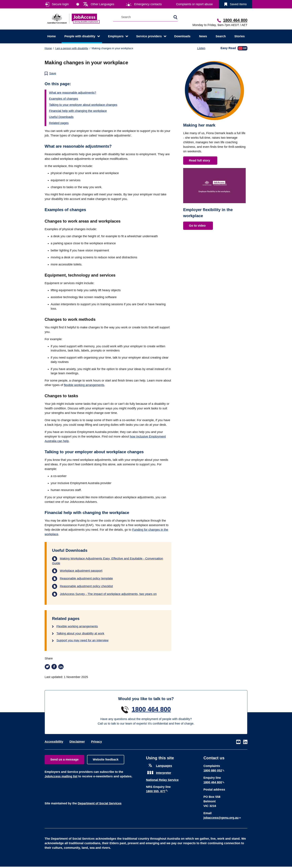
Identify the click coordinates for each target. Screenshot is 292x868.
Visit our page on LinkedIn (245, 742)
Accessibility (54, 741)
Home (51, 36)
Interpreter (163, 773)
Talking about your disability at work (80, 633)
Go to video (197, 225)
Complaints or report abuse (194, 4)
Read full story (199, 160)
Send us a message (64, 759)
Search (221, 36)
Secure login (60, 4)
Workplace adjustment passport (81, 570)
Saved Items (238, 4)
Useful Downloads (61, 117)
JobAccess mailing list (61, 776)
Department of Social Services (99, 803)
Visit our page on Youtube (238, 742)
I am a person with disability (71, 48)
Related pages (59, 123)
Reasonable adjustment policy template (86, 578)
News (203, 36)
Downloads (182, 36)
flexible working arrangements (84, 385)
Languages (164, 765)
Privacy (96, 741)
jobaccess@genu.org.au (221, 817)
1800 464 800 (235, 20)
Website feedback (105, 759)
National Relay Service (162, 780)
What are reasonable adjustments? (72, 92)
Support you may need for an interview (82, 640)
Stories (239, 36)
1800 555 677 (155, 791)
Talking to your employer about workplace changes (83, 104)
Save (52, 73)
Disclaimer (77, 741)
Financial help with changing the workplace (78, 111)
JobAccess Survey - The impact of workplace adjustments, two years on (108, 594)
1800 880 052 (212, 770)
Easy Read (228, 48)
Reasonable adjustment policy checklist (86, 586)
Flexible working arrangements (77, 626)
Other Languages (102, 4)
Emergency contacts (148, 4)
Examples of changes (63, 98)
